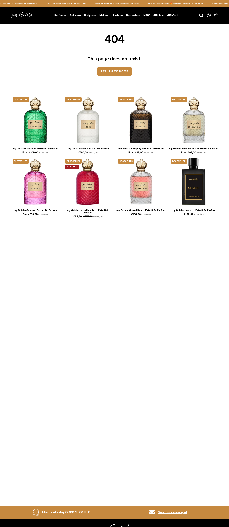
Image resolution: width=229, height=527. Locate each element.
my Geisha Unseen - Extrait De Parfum (193, 210)
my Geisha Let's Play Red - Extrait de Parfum (88, 211)
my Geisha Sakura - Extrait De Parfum (35, 210)
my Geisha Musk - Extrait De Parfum (88, 148)
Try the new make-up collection (60, 3)
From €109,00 (35, 152)
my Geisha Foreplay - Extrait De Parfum (141, 148)
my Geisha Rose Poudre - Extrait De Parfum (193, 148)
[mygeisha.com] (22, 15)
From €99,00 (141, 152)
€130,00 (141, 214)
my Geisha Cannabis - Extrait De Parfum (35, 148)
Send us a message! (172, 512)
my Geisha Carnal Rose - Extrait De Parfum (140, 210)
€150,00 (194, 214)
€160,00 (88, 152)
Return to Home (114, 71)
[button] (201, 15)
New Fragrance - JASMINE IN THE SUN (111, 3)
